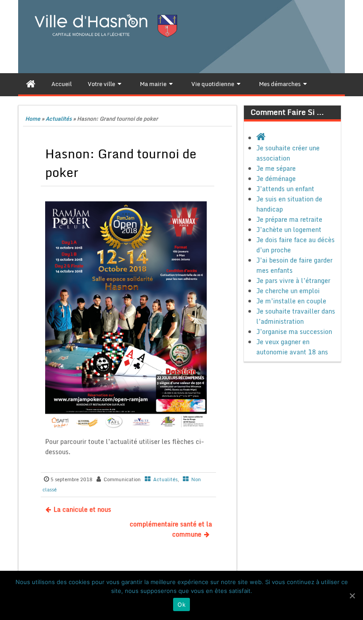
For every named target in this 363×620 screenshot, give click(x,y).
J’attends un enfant (285, 189)
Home (32, 118)
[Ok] (352, 595)
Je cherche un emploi (288, 291)
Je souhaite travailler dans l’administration (295, 316)
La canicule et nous (82, 509)
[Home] (30, 83)
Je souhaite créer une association (288, 153)
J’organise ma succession (294, 331)
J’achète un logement (288, 229)
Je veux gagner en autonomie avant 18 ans (292, 347)
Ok (181, 604)
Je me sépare (276, 168)
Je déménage (276, 178)
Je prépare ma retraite (289, 219)
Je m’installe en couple (291, 301)
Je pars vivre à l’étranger (293, 280)
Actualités (59, 118)
